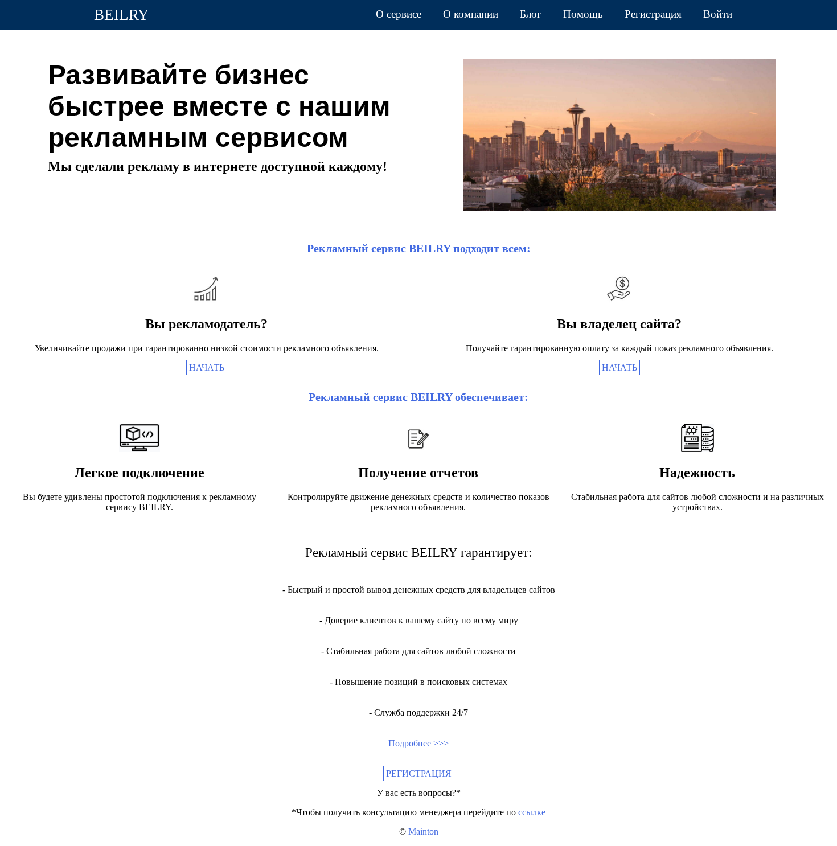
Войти (717, 14)
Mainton (423, 831)
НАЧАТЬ (206, 367)
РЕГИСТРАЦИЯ (419, 773)
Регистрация (653, 14)
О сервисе (398, 14)
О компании (470, 14)
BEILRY (121, 14)
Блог (530, 14)
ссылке (531, 812)
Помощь (583, 14)
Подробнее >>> (418, 743)
